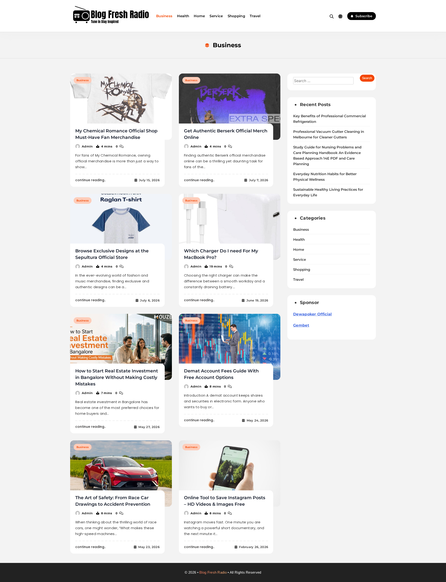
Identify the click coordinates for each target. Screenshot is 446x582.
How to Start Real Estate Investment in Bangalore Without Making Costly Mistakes (116, 377)
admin (87, 146)
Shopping (236, 16)
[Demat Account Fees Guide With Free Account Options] (230, 347)
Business (164, 16)
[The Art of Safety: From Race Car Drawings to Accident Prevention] (121, 473)
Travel (255, 16)
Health (183, 16)
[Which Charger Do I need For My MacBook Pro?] (230, 227)
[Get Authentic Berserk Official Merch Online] (230, 107)
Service (216, 16)
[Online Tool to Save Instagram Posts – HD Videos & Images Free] (230, 473)
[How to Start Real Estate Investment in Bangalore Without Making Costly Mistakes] (121, 347)
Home (199, 16)
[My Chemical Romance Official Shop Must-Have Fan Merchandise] (121, 107)
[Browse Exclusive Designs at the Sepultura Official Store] (121, 227)
